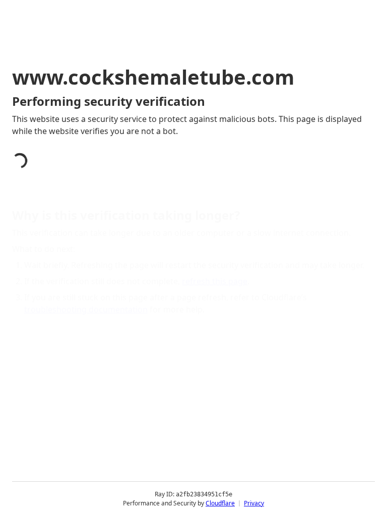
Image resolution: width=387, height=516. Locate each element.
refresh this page (214, 281)
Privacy (254, 503)
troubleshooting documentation (86, 309)
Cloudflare (220, 503)
